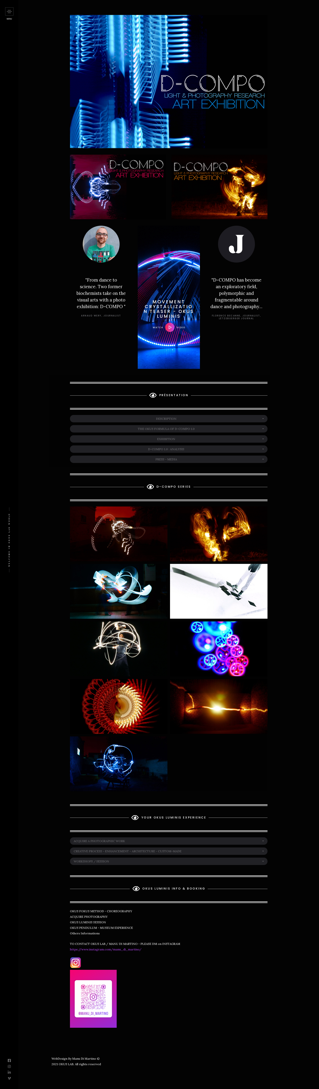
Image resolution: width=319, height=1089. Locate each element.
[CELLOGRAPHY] (218, 648)
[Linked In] (9, 1072)
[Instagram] (9, 1066)
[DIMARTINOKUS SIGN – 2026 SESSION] (118, 648)
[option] (101, 274)
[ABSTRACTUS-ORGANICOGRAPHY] (118, 706)
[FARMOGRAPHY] (218, 706)
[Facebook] (9, 1060)
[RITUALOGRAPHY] (118, 533)
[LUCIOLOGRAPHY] (218, 533)
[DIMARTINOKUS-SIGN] (118, 763)
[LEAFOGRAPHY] (218, 591)
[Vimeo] (9, 1078)
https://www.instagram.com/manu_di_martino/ (105, 949)
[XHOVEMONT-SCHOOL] (118, 591)
